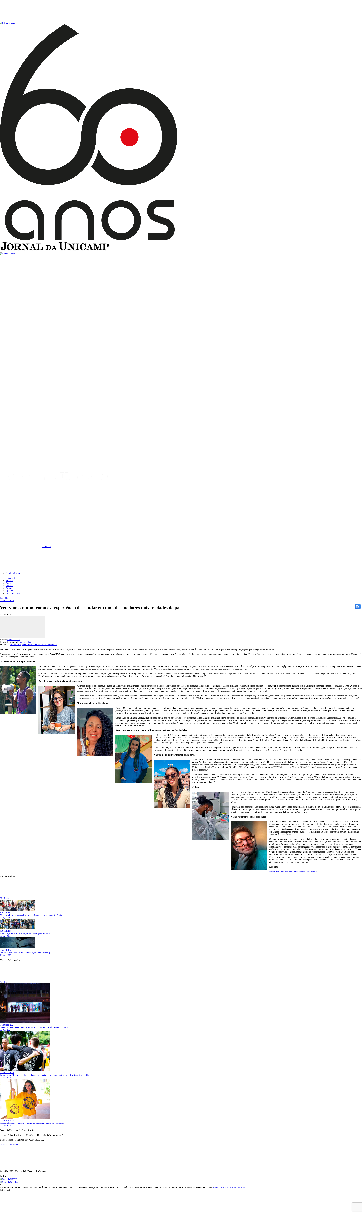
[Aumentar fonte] (21, 525)
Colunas (9, 585)
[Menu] (21, 20)
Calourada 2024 (7, 600)
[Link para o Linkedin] (64, 568)
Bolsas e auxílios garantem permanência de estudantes (293, 871)
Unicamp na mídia (14, 593)
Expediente (11, 578)
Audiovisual (11, 583)
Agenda (9, 590)
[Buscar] (21, 503)
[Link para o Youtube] (150, 568)
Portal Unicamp (13, 573)
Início (2, 598)
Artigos (9, 588)
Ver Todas (5, 898)
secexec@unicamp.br (9, 1144)
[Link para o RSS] (193, 568)
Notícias (9, 580)
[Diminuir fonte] (64, 525)
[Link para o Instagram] (107, 568)
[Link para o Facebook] (21, 568)
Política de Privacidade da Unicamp (229, 1187)
